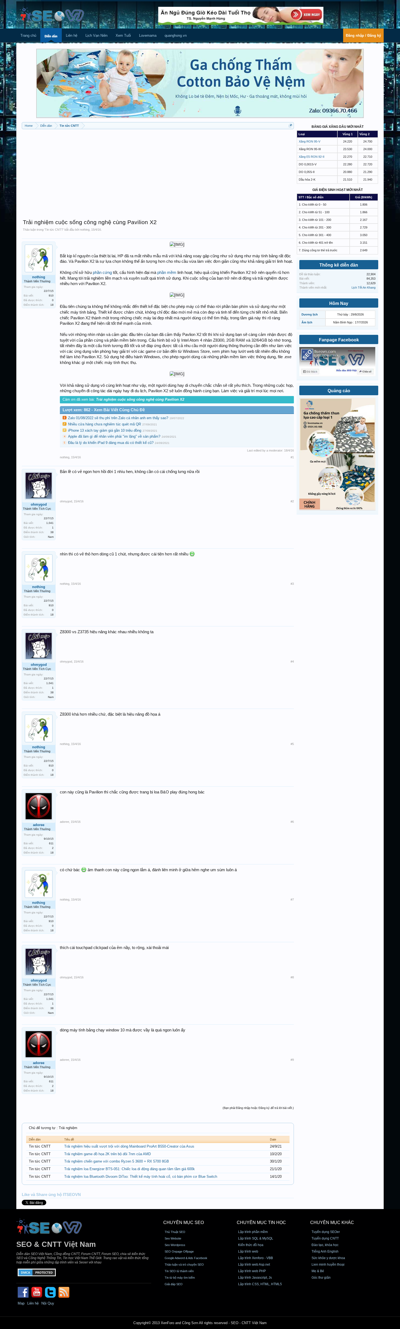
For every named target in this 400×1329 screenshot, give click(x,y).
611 (51, 843)
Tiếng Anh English (325, 1251)
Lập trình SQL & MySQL (255, 1238)
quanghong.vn (176, 35)
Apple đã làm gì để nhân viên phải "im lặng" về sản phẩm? (114, 436)
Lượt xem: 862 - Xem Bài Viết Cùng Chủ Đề (104, 410)
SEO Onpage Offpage (179, 1251)
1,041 (50, 522)
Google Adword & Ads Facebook (186, 1258)
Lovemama (147, 35)
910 (51, 295)
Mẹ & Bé (318, 1271)
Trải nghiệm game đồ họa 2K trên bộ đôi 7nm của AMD (107, 1154)
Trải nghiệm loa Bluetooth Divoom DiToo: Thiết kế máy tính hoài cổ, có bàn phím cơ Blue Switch (140, 1177)
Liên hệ (71, 35)
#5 (292, 744)
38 (52, 532)
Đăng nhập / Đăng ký (363, 35)
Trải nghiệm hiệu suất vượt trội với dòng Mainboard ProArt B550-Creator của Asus (129, 1146)
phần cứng (102, 272)
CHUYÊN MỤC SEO (183, 1222)
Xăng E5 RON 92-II (311, 156)
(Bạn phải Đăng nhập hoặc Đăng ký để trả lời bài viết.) (258, 1107)
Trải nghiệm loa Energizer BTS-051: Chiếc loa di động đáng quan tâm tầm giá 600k (129, 1169)
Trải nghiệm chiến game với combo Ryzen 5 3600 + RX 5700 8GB (116, 1161)
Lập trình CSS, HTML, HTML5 (260, 1284)
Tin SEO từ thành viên (179, 1271)
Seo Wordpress (175, 1245)
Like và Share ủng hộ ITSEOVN (51, 1194)
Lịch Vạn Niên (96, 35)
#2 (292, 501)
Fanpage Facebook (339, 340)
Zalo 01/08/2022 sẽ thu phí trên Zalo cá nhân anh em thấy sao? (118, 418)
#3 (292, 583)
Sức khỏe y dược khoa (328, 1258)
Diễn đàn (51, 36)
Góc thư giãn (321, 1277)
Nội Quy (47, 1303)
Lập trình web (248, 1251)
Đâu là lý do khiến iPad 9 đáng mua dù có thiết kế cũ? (110, 443)
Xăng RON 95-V (309, 141)
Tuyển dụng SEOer (326, 1232)
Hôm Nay (338, 303)
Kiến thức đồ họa (250, 1245)
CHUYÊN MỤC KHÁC (332, 1222)
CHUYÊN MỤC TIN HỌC (261, 1222)
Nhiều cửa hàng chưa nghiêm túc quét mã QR (104, 424)
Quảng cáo (339, 390)
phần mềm (166, 272)
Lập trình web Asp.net (254, 1264)
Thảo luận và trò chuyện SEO (184, 1264)
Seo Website (173, 1238)
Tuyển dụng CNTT (325, 1238)
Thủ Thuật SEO (175, 1232)
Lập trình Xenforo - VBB (255, 1258)
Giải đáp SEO (174, 1284)
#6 (292, 821)
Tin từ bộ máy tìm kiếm (180, 1277)
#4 (292, 661)
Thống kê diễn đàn (338, 265)
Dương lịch (309, 314)
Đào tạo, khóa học (325, 1245)
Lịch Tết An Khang (364, 287)
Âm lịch (306, 322)
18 (52, 304)
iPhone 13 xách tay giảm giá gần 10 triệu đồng (104, 430)
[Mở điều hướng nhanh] (290, 125)
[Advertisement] (158, 171)
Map (21, 1303)
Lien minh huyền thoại (328, 1264)
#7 (292, 899)
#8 (292, 977)
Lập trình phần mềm (253, 1232)
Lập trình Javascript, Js (255, 1277)
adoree (38, 825)
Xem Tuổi (123, 35)
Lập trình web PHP (252, 1271)
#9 (292, 1059)
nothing (85, 229)
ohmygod (39, 504)
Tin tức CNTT (54, 229)
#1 (292, 457)
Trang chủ (28, 35)
